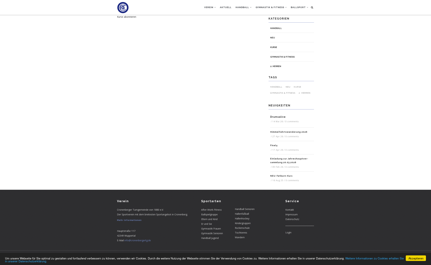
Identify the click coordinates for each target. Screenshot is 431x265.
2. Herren (275, 66)
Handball (243, 7)
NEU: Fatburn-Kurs (281, 176)
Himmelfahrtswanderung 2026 (288, 132)
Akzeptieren (415, 258)
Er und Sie (206, 223)
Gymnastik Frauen (211, 228)
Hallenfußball (242, 213)
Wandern (240, 237)
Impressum (291, 214)
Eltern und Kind (209, 219)
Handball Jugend (210, 238)
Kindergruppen (243, 223)
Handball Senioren (245, 209)
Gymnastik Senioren (212, 233)
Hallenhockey (242, 218)
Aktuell (225, 7)
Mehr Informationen (129, 220)
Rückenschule (242, 227)
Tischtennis (241, 232)
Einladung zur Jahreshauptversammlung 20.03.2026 (289, 161)
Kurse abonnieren (126, 16)
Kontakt (289, 209)
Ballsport (298, 7)
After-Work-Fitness (211, 209)
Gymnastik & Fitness (270, 7)
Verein (209, 7)
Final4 (274, 145)
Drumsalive (278, 116)
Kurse (273, 47)
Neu (272, 38)
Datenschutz (292, 219)
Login (288, 232)
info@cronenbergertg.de (137, 240)
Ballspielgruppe (209, 214)
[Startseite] (123, 6)
